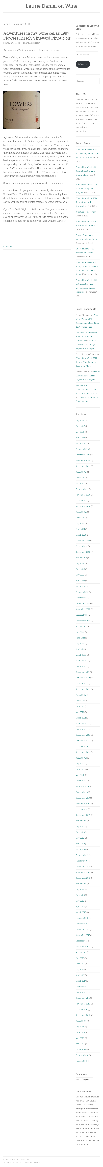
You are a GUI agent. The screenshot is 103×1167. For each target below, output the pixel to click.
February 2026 (82, 449)
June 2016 (80, 1032)
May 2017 (80, 969)
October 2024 (82, 500)
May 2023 (80, 574)
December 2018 (83, 866)
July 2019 (80, 826)
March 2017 (81, 981)
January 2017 (81, 992)
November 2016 (83, 1003)
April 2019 (80, 843)
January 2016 (81, 1061)
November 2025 (83, 460)
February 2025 (82, 489)
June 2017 (80, 963)
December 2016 (83, 998)
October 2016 (81, 1009)
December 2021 (83, 672)
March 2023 (81, 586)
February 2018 (82, 918)
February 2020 (82, 786)
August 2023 (81, 557)
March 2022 (81, 655)
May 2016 (80, 1038)
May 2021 (80, 712)
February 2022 (82, 660)
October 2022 (82, 615)
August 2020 (81, 758)
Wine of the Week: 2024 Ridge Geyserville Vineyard (86, 202)
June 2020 (80, 769)
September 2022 (83, 620)
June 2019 (80, 832)
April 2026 (80, 437)
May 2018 (80, 901)
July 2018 (80, 889)
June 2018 (80, 895)
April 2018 (80, 906)
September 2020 (83, 752)
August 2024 (81, 512)
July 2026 (80, 420)
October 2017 (81, 940)
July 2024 (80, 517)
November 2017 (83, 935)
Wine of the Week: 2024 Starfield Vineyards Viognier (86, 188)
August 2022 (81, 626)
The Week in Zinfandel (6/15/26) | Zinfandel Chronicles (86, 336)
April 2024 (80, 529)
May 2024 (80, 523)
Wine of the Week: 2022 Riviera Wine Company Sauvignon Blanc (86, 362)
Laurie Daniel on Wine (51, 6)
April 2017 (80, 975)
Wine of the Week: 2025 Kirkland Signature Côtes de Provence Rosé (87, 153)
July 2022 (80, 632)
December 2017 (83, 929)
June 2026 (80, 426)
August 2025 (81, 472)
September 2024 (83, 506)
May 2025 (80, 483)
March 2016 (81, 1049)
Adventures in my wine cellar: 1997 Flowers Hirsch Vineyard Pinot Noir (36, 35)
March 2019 (81, 849)
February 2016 (82, 1055)
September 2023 (83, 552)
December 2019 (83, 798)
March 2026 (81, 443)
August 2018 (81, 883)
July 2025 (80, 477)
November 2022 (83, 609)
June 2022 (80, 637)
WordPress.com (32, 1162)
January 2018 (81, 923)
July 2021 (80, 700)
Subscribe (82, 64)
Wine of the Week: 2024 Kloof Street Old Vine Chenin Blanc (86, 171)
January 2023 (82, 597)
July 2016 (80, 1026)
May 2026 (80, 432)
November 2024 (83, 494)
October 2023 (82, 546)
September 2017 (83, 946)
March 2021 (81, 717)
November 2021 (83, 677)
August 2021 (81, 695)
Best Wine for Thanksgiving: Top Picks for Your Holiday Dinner (87, 389)
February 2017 (82, 986)
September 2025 (83, 466)
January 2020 (82, 792)
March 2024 (81, 535)
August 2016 (81, 1021)
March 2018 (81, 912)
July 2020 (80, 763)
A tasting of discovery (86, 212)
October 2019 (81, 809)
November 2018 (83, 872)
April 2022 (80, 649)
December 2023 (83, 540)
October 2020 (82, 746)
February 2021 (82, 723)
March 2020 (81, 780)
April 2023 (80, 580)
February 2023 (82, 592)
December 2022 (83, 603)
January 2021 (81, 729)
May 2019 (80, 838)
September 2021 (83, 689)
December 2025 (83, 454)
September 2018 (83, 878)
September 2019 (83, 815)
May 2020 (80, 775)
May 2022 (80, 643)
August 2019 (81, 820)
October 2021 (81, 683)
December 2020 (83, 735)
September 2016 (83, 1015)
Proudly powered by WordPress (18, 1160)
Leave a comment (31, 43)
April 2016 (80, 1043)
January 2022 (82, 666)
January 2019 (81, 860)
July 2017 (80, 958)
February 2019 (82, 855)
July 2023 (80, 563)
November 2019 (83, 803)
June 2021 (80, 706)
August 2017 (81, 952)
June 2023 (80, 569)
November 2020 (83, 740)
